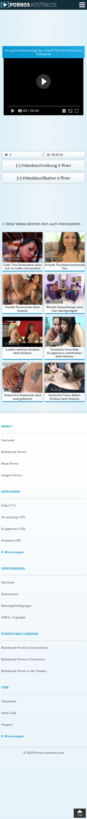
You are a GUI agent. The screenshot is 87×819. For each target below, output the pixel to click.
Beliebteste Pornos (14, 452)
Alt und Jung (13, 517)
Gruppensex (13, 529)
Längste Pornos (11, 475)
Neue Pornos (10, 463)
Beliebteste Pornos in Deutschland (24, 648)
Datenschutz (9, 594)
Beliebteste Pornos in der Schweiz (24, 671)
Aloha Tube (8, 713)
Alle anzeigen (14, 552)
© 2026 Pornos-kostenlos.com (43, 753)
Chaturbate (8, 701)
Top (79, 815)
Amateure (11, 540)
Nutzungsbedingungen (16, 606)
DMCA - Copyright (13, 617)
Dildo (8, 505)
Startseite (7, 440)
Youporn (7, 724)
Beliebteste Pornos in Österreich (23, 659)
